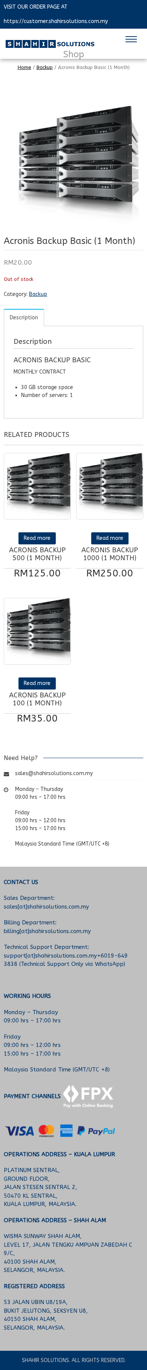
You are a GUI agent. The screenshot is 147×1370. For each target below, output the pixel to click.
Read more (37, 538)
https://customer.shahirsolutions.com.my (56, 21)
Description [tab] (24, 317)
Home (24, 67)
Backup (45, 67)
